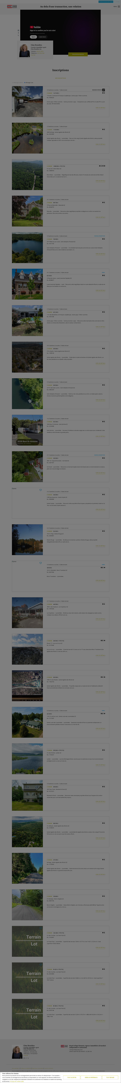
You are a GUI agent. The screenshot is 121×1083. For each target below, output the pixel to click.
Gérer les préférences (91, 1077)
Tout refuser (110, 1077)
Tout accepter (71, 1077)
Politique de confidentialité (17, 1081)
